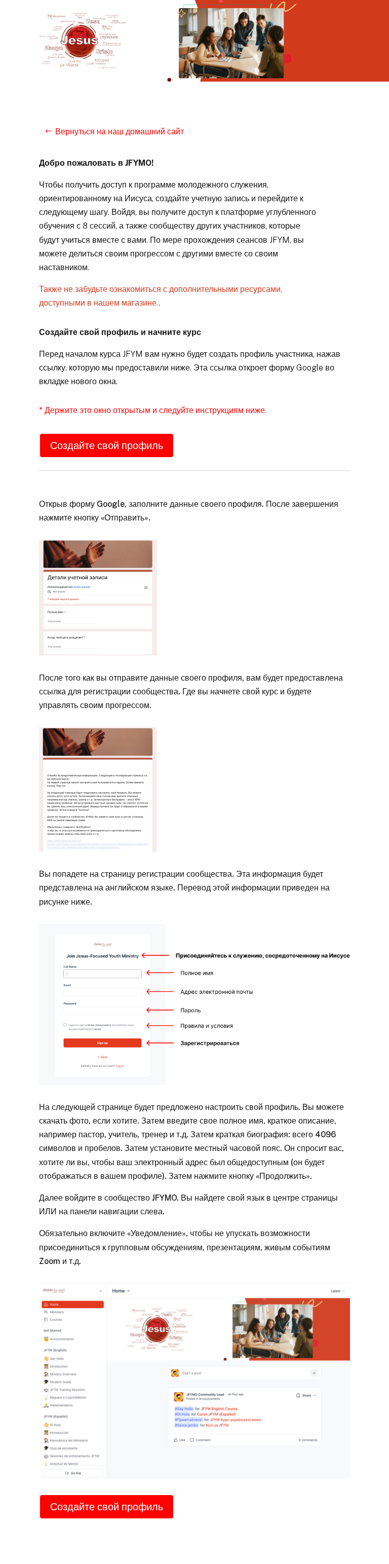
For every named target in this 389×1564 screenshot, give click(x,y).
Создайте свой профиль (106, 445)
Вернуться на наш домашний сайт (119, 131)
